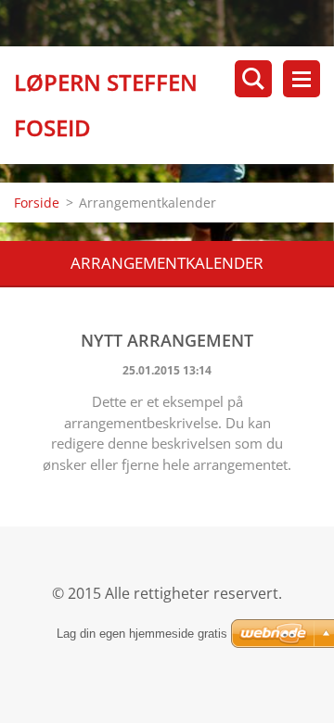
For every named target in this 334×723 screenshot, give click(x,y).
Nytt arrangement (167, 340)
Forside (36, 202)
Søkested (253, 78)
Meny (301, 78)
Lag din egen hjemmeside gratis (142, 634)
